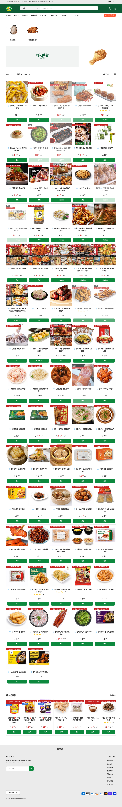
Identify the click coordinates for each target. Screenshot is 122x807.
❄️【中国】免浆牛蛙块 (17, 349)
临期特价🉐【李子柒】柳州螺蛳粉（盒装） (29, 720)
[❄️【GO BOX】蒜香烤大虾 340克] (61, 254)
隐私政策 (110, 781)
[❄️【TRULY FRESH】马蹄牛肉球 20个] (105, 92)
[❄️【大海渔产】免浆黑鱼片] (39, 618)
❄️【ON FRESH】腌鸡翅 (104, 389)
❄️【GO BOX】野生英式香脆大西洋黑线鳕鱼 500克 (17, 310)
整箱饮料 (25, 15)
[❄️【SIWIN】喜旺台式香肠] (17, 575)
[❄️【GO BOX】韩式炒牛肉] (17, 254)
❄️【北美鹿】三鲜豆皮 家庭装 (104, 510)
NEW (15, 15)
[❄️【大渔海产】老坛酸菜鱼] (105, 618)
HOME (8, 15)
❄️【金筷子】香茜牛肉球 (61, 469)
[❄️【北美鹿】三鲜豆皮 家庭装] (105, 495)
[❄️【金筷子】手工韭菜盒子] (61, 575)
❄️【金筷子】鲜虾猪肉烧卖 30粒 (39, 350)
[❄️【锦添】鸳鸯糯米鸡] (61, 495)
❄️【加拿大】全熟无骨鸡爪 (17, 389)
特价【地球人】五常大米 (93, 719)
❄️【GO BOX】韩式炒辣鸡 (39, 268)
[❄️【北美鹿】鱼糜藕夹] (17, 415)
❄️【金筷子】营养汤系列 (83, 549)
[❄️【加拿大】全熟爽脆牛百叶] (39, 375)
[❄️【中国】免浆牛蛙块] (17, 335)
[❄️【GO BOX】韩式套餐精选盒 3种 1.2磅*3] (83, 254)
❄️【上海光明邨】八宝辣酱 (39, 549)
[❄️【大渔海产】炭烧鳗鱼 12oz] (61, 618)
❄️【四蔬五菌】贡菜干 (105, 148)
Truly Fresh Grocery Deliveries (18, 798)
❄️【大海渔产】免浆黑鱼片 (39, 632)
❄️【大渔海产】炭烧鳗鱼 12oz (61, 633)
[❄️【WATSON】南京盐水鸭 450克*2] (17, 214)
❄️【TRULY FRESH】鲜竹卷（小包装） (17, 149)
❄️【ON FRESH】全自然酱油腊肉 (61, 310)
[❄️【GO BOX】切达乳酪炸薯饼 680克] (61, 174)
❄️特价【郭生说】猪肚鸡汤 (83, 148)
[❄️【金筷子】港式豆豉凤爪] (39, 92)
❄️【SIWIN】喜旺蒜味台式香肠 (105, 550)
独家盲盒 (34, 15)
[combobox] (59, 8)
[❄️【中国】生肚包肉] (39, 295)
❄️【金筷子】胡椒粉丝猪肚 (83, 429)
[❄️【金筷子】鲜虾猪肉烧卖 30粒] (39, 335)
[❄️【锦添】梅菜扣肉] (39, 495)
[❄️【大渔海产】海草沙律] (83, 618)
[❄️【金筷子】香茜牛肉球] (61, 455)
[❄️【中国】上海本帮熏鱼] (39, 658)
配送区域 (110, 767)
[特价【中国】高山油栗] (108, 707)
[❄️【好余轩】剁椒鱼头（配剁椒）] (105, 335)
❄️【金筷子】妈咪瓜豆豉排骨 (83, 470)
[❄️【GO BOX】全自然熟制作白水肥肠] (61, 535)
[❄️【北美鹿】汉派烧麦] (105, 455)
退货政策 (110, 784)
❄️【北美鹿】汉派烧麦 (105, 469)
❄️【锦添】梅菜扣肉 (39, 509)
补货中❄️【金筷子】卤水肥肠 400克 (105, 189)
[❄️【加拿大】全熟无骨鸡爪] (17, 375)
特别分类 (54, 15)
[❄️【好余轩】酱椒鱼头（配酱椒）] (83, 335)
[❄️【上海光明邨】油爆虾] (105, 575)
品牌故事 (110, 774)
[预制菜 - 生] (14, 29)
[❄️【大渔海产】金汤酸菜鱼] (17, 658)
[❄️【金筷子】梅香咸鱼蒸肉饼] (105, 415)
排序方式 (20, 74)
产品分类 (43, 15)
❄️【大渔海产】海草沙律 (83, 632)
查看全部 (113, 695)
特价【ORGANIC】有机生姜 (61, 719)
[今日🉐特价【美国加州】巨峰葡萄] (45, 707)
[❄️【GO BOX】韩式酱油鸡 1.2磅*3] (105, 254)
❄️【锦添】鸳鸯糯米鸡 (61, 509)
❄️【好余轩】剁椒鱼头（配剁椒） (105, 350)
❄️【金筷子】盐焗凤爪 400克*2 (17, 107)
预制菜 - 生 (14, 40)
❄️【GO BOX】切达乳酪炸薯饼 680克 (61, 189)
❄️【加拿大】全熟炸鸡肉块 (105, 309)
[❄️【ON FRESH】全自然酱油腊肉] (61, 295)
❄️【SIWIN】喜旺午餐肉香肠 (39, 189)
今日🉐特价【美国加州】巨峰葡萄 (45, 719)
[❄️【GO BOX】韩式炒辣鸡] (39, 254)
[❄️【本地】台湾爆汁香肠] (83, 375)
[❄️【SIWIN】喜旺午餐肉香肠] (39, 174)
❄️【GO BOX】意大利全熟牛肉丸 (61, 350)
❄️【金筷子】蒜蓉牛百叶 (39, 469)
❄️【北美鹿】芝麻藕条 (39, 429)
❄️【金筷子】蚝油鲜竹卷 (17, 469)
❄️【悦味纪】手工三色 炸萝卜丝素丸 (39, 591)
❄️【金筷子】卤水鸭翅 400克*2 (105, 229)
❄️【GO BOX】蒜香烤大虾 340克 (61, 270)
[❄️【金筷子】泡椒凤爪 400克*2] (61, 214)
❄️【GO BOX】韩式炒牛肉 (17, 268)
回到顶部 (60, 749)
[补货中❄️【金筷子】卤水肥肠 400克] (105, 174)
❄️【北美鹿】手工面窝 (17, 509)
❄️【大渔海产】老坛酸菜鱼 (105, 632)
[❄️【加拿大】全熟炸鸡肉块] (105, 295)
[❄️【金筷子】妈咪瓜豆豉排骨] (83, 455)
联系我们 (65, 15)
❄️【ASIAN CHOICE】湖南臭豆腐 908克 (61, 149)
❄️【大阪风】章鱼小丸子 (83, 589)
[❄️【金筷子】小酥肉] (83, 174)
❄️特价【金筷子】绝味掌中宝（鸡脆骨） (83, 229)
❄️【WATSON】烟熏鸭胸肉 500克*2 (61, 107)
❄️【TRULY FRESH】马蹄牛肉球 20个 (104, 107)
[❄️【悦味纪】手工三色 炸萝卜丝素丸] (39, 575)
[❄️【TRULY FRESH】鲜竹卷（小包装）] (17, 134)
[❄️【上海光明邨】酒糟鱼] (17, 535)
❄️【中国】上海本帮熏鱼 (39, 672)
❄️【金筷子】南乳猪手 (61, 389)
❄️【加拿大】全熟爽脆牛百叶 (39, 390)
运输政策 (110, 777)
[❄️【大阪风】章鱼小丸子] (83, 575)
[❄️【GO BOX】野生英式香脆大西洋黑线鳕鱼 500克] (17, 295)
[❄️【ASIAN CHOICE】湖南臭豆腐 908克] (61, 134)
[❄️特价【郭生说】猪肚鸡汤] (83, 134)
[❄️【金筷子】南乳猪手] (61, 375)
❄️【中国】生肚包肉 (39, 309)
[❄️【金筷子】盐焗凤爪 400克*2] (17, 92)
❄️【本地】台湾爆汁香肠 (83, 389)
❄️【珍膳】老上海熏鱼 (83, 106)
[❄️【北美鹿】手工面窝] (17, 495)
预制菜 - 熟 (32, 40)
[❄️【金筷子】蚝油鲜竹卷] (17, 455)
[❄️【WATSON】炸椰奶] (17, 618)
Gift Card (76, 15)
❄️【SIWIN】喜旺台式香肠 (17, 589)
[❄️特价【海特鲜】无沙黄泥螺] (39, 214)
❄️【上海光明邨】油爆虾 (105, 589)
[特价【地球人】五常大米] (93, 707)
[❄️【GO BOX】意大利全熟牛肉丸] (61, 335)
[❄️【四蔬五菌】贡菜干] (105, 134)
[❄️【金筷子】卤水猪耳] (17, 174)
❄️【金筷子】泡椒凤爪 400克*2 (61, 229)
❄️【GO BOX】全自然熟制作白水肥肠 (61, 550)
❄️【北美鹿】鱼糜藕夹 (17, 429)
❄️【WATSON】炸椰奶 (17, 632)
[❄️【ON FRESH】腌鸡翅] (105, 375)
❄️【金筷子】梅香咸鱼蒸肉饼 (105, 430)
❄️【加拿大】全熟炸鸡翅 (83, 309)
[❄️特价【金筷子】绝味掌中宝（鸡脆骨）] (83, 214)
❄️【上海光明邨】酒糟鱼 (17, 549)
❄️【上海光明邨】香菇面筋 (83, 509)
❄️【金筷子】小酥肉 (83, 188)
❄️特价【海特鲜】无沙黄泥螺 (39, 229)
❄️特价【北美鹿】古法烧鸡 (61, 429)
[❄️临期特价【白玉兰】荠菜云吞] (77, 707)
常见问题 (110, 771)
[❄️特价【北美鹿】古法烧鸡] (61, 415)
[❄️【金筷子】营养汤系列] (83, 535)
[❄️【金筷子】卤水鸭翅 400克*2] (105, 214)
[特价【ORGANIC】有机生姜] (61, 707)
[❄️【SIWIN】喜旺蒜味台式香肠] (105, 535)
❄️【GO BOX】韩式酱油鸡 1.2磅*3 (105, 270)
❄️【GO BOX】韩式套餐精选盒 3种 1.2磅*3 (83, 270)
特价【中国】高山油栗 (108, 719)
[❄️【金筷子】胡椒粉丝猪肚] (83, 415)
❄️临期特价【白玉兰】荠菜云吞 (77, 719)
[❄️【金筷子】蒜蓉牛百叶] (39, 455)
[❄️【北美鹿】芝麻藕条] (39, 415)
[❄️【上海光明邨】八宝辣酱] (39, 535)
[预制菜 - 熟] (33, 29)
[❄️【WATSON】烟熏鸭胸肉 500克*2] (61, 92)
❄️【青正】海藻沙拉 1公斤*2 (39, 149)
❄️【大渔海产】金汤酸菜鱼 (17, 672)
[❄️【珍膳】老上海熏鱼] (83, 92)
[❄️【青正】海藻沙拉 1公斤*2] (39, 134)
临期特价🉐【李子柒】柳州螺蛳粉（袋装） (14, 720)
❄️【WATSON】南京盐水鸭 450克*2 (17, 229)
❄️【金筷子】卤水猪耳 (17, 188)
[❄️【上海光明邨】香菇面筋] (83, 495)
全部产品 (110, 760)
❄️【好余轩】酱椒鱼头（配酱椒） (83, 350)
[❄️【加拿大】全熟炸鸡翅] (83, 295)
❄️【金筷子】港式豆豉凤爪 (39, 106)
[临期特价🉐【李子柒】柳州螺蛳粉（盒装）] (30, 707)
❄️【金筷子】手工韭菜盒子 (61, 589)
